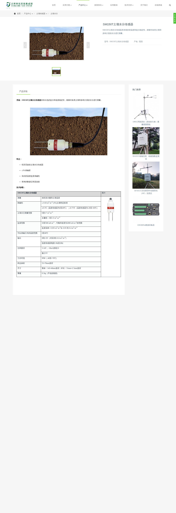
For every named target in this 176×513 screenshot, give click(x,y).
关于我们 (144, 5)
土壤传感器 (41, 14)
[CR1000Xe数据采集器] (146, 209)
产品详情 (23, 91)
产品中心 (28, 14)
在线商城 (158, 5)
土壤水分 (54, 14)
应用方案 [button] (66, 5)
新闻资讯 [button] (98, 5)
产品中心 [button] (82, 5)
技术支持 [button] (128, 5)
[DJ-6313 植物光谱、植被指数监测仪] (146, 140)
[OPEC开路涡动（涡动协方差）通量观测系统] (146, 106)
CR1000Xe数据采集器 (145, 225)
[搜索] (170, 5)
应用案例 (114, 5)
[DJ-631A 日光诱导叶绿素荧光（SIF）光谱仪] (146, 175)
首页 (54, 5)
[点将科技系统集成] (19, 5)
